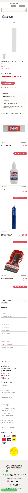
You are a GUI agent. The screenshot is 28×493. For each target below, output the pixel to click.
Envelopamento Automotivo (8, 316)
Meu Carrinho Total (13, 6)
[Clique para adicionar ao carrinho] (2, 142)
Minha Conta (15, 3)
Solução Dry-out (5, 190)
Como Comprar (6, 388)
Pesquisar (4, 302)
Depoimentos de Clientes (8, 392)
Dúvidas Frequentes (7, 397)
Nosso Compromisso (7, 399)
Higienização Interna (6, 324)
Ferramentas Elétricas (6, 322)
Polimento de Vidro (6, 341)
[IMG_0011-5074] (4, 56)
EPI (2, 319)
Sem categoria (5, 352)
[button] (9, 490)
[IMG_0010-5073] (14, 40)
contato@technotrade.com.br (9, 368)
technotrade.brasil (7, 370)
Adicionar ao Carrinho (8, 83)
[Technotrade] (7, 16)
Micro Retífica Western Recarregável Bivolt (6, 235)
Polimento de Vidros (7, 420)
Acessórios (4, 310)
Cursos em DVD (5, 313)
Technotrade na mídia (8, 395)
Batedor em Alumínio (6, 145)
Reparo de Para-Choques (7, 347)
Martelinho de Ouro (6, 333)
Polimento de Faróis (6, 338)
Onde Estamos (5, 390)
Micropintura (4, 336)
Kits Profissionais (5, 327)
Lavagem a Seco (5, 330)
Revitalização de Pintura (7, 350)
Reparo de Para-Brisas (11, 87)
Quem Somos (5, 385)
